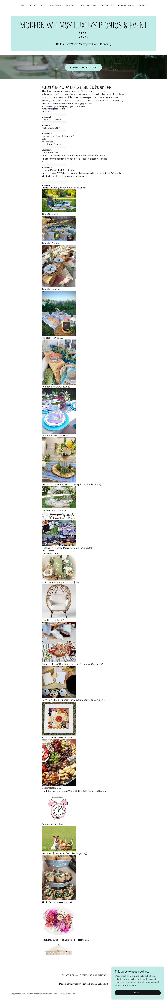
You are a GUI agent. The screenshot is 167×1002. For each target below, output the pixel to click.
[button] (142, 5)
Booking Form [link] (126, 5)
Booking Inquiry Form (83, 67)
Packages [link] (56, 5)
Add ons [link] (70, 5)
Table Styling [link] (87, 5)
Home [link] (23, 5)
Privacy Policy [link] (69, 975)
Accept (137, 993)
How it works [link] (38, 5)
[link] (83, 37)
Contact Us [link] (106, 5)
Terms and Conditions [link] (93, 975)
